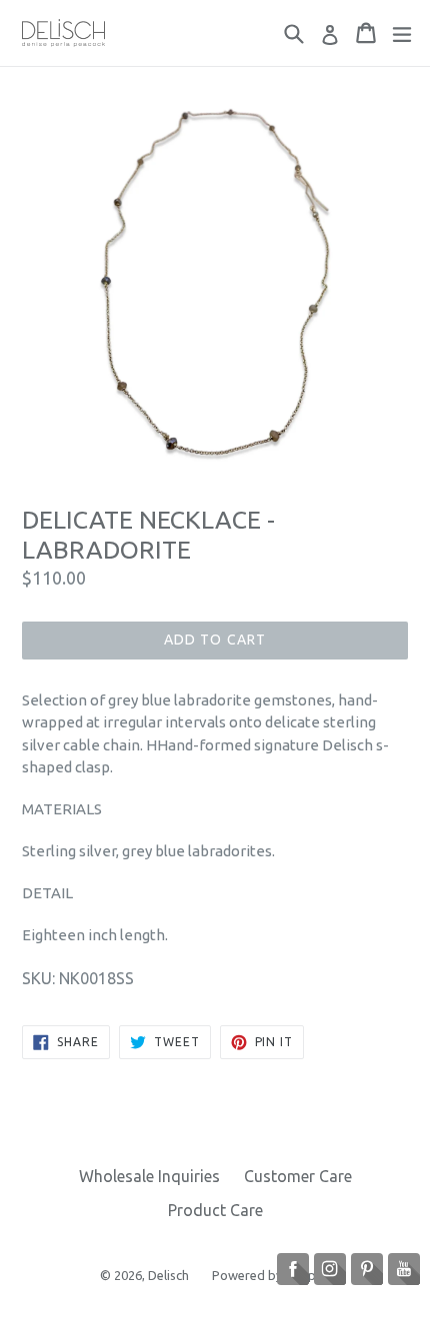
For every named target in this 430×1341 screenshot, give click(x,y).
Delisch (170, 1275)
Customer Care (298, 1176)
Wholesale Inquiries (149, 1176)
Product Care (215, 1210)
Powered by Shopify (271, 1275)
